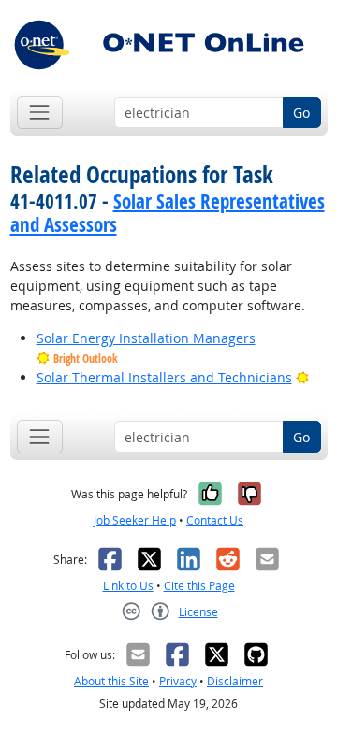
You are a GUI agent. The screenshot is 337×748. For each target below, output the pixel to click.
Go (301, 113)
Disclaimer (235, 681)
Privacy (178, 681)
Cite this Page (199, 586)
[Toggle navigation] (40, 112)
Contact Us (214, 520)
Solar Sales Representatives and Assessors (167, 212)
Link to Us (128, 586)
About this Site (111, 681)
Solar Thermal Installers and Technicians (164, 377)
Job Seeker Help (135, 520)
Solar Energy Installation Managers (146, 338)
